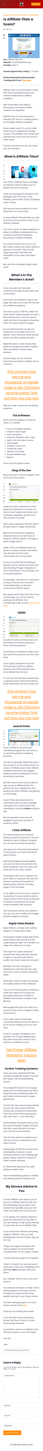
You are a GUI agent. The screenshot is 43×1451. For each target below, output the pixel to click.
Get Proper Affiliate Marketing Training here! (21, 1055)
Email (7, 1415)
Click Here (26, 80)
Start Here (35, 4)
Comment (9, 1375)
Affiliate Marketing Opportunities (16, 1350)
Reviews (6, 15)
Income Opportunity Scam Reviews (24, 15)
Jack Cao (8, 29)
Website (8, 1426)
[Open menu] (4, 4)
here (25, 1305)
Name (7, 1405)
